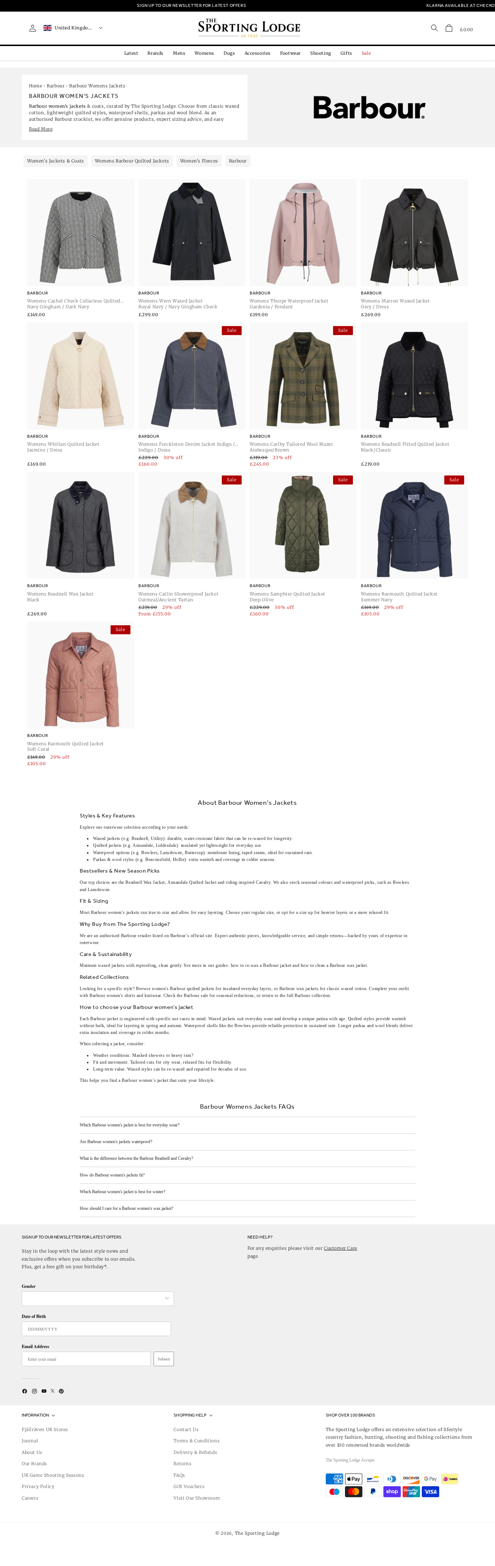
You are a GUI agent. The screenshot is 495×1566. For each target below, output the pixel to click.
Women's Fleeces (199, 161)
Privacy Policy (38, 1486)
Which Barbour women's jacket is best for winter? (122, 1191)
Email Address (35, 1346)
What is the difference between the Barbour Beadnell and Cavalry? (136, 1158)
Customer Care (340, 1248)
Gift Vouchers (189, 1486)
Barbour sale (196, 995)
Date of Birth (34, 1316)
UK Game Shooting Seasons (53, 1475)
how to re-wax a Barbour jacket (261, 965)
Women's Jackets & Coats (55, 161)
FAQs (179, 1475)
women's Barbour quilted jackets (183, 988)
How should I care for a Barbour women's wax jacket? (126, 1208)
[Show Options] (167, 1299)
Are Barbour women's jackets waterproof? (116, 1141)
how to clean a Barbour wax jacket (334, 965)
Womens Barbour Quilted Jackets (132, 161)
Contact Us (186, 1429)
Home (35, 85)
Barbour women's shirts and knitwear (125, 995)
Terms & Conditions (197, 1440)
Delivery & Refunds (195, 1452)
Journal (30, 1440)
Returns (182, 1463)
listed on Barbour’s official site (182, 935)
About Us (32, 1452)
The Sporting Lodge (257, 1533)
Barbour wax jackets (299, 988)
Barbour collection (312, 995)
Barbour (56, 85)
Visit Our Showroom (197, 1498)
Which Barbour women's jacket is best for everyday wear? (129, 1125)
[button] (449, 28)
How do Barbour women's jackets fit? (112, 1175)
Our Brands (34, 1463)
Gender (29, 1286)
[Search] (434, 28)
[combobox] (94, 1299)
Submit (164, 1359)
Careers (30, 1498)
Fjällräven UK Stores (45, 1429)
